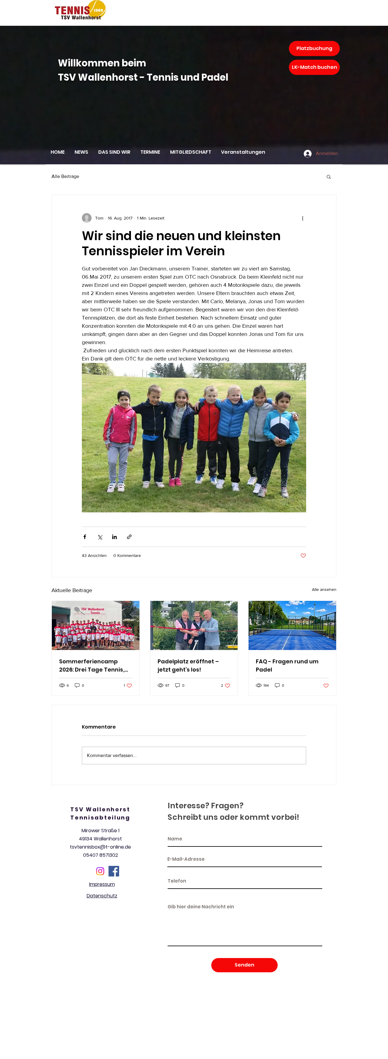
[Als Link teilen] (129, 537)
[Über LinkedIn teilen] (114, 537)
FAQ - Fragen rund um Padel (287, 665)
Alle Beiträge (65, 176)
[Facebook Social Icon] (114, 871)
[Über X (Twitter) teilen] (99, 537)
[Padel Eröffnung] (194, 625)
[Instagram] (100, 871)
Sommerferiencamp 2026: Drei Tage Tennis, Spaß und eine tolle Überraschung (91, 666)
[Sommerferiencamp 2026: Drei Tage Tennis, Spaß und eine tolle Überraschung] (95, 625)
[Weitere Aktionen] (302, 218)
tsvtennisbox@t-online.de (100, 846)
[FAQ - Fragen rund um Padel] (292, 625)
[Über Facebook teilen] (85, 537)
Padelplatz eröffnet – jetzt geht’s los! (188, 665)
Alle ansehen (324, 589)
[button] (329, 176)
